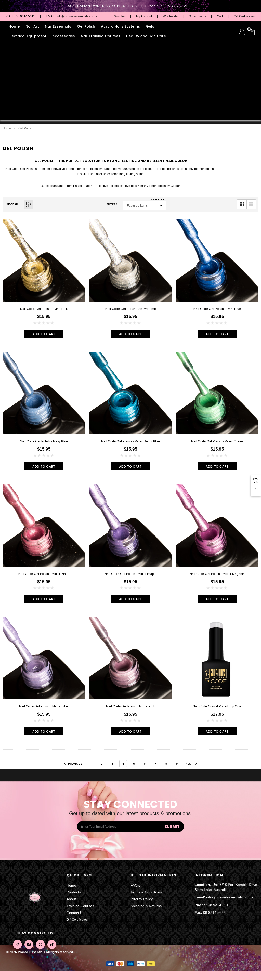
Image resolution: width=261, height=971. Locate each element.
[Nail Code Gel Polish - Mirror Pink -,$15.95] (44, 525)
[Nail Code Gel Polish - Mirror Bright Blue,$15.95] (130, 393)
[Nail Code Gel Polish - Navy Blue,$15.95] (44, 393)
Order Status (197, 16)
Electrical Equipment (27, 36)
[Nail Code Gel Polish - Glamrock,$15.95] (44, 260)
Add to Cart (43, 334)
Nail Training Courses (100, 36)
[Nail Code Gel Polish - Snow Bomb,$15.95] (130, 260)
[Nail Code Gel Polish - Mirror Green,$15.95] (217, 393)
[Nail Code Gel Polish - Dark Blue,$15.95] (217, 260)
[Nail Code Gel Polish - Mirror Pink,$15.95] (130, 658)
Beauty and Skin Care (146, 36)
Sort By (158, 199)
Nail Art (32, 26)
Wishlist (119, 16)
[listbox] (144, 205)
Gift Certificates (244, 16)
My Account (144, 16)
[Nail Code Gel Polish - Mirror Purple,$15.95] (130, 525)
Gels (150, 26)
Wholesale (170, 16)
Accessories (63, 36)
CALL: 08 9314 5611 (20, 16)
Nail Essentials (58, 26)
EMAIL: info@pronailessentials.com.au (72, 16)
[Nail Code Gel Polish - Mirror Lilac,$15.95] (44, 658)
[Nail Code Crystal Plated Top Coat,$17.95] (217, 658)
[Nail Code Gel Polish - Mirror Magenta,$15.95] (217, 525)
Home (14, 26)
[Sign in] (242, 31)
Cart (220, 16)
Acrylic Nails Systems (120, 26)
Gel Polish (86, 26)
